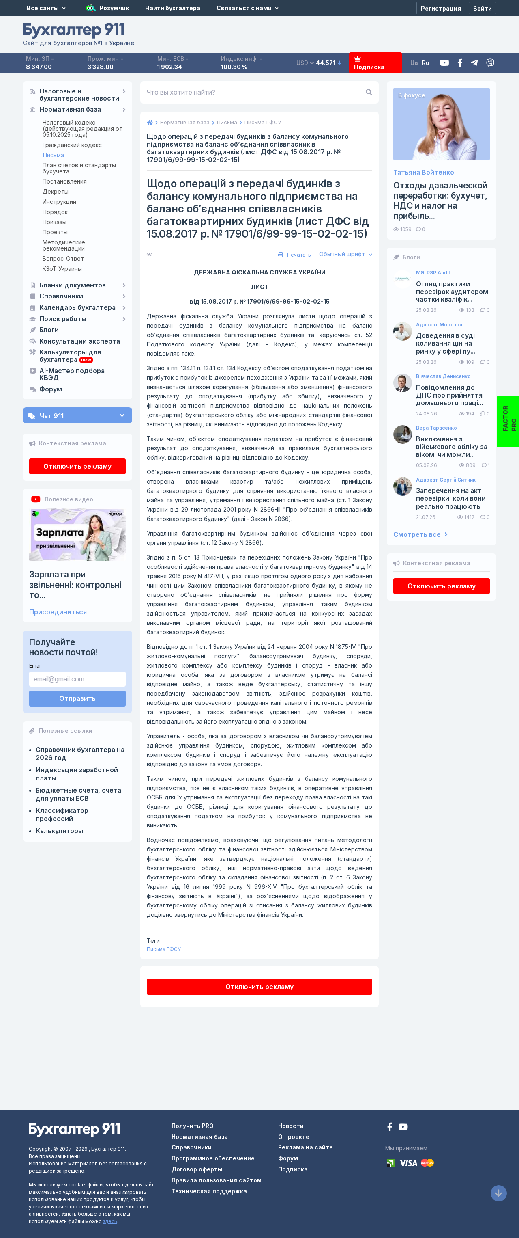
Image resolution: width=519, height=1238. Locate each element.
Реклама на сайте (305, 1147)
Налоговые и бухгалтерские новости (79, 95)
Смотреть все (417, 534)
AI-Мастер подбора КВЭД (72, 374)
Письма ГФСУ (164, 949)
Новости (291, 1125)
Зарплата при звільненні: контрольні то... (75, 584)
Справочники (61, 296)
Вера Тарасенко (436, 428)
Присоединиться (58, 612)
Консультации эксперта (79, 341)
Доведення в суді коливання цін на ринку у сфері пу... (445, 343)
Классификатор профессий (62, 814)
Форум (50, 389)
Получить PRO (193, 1125)
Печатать (298, 254)
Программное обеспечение (213, 1158)
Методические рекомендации (64, 245)
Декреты (56, 191)
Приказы (54, 221)
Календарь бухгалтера (77, 307)
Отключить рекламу (77, 466)
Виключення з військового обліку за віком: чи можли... (451, 446)
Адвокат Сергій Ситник (446, 480)
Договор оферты (197, 1169)
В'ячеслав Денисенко (443, 376)
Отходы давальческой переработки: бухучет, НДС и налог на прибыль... (440, 200)
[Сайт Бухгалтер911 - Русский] (74, 1129)
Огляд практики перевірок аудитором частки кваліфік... (452, 291)
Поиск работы (62, 319)
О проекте (293, 1136)
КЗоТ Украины (62, 268)
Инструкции (59, 201)
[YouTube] (403, 1127)
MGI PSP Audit (433, 273)
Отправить (77, 698)
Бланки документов (72, 285)
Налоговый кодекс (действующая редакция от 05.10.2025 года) (82, 128)
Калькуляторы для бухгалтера (70, 356)
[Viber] (490, 63)
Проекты (55, 232)
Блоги (49, 330)
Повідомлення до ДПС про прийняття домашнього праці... (449, 395)
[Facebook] (460, 63)
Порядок (55, 211)
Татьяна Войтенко (423, 172)
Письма (53, 154)
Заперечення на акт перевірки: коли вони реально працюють (451, 498)
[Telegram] (474, 63)
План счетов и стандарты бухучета (79, 168)
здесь (110, 1221)
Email (35, 666)
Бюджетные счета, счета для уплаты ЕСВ (78, 794)
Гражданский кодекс (72, 144)
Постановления (65, 181)
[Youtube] (444, 63)
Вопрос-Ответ (63, 258)
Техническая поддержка (209, 1191)
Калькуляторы (59, 831)
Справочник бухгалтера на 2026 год (80, 753)
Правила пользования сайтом (217, 1180)
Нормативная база (70, 109)
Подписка (369, 66)
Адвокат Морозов (439, 325)
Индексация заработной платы (77, 774)
